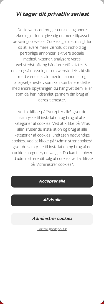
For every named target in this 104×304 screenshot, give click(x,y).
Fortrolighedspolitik (52, 229)
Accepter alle (52, 181)
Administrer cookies (52, 219)
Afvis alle (52, 200)
